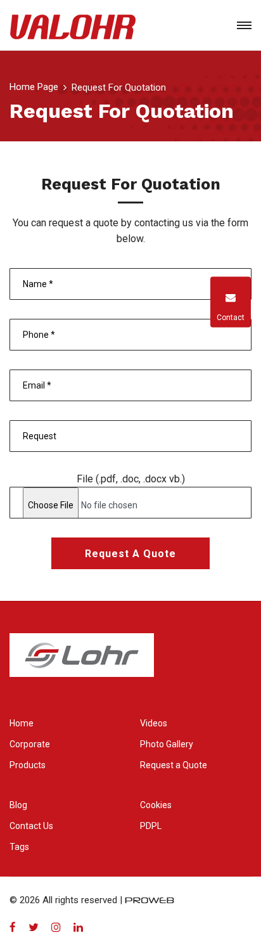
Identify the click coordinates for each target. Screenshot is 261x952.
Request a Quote (130, 554)
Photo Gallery (166, 744)
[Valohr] (73, 25)
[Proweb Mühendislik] (149, 900)
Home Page (34, 87)
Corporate (30, 744)
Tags (19, 847)
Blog (18, 805)
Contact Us (31, 826)
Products (28, 765)
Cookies (156, 805)
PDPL (151, 826)
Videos (153, 723)
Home (22, 723)
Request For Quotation (119, 87)
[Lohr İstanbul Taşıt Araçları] (82, 663)
